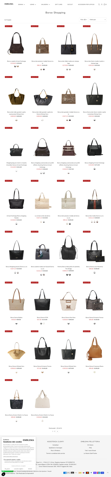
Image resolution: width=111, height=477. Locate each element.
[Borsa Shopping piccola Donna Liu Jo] (16, 247)
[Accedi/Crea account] (101, 4)
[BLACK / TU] (67, 69)
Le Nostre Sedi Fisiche (90, 453)
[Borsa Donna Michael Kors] (16, 347)
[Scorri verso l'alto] (107, 472)
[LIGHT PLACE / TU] (41, 69)
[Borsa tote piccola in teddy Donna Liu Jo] (42, 42)
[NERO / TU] (44, 222)
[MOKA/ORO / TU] (70, 275)
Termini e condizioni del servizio (55, 453)
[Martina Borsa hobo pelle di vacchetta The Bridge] (69, 247)
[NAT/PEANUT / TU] (16, 372)
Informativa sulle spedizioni (40, 471)
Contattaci (56, 445)
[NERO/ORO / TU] (67, 275)
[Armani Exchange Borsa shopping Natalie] (16, 196)
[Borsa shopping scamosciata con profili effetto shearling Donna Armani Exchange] (42, 144)
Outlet (70, 4)
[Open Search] (99, 4)
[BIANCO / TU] (41, 222)
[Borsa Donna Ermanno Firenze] (95, 298)
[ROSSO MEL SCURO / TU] (44, 69)
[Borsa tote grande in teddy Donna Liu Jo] (69, 93)
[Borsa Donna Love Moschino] (95, 247)
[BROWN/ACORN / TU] (95, 69)
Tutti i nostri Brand (90, 450)
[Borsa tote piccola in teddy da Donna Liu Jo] (69, 196)
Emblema (12, 473)
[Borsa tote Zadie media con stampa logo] (69, 42)
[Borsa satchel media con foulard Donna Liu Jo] (42, 247)
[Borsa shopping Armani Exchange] (95, 144)
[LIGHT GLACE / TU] (67, 120)
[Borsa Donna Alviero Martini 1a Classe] (16, 396)
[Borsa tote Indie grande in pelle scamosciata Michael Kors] (16, 93)
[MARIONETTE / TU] (18, 66)
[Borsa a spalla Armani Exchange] (16, 42)
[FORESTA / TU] (97, 222)
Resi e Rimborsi (55, 450)
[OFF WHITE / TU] (95, 372)
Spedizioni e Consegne (55, 448)
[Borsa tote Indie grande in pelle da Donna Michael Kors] (42, 93)
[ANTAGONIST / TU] (15, 66)
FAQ (90, 448)
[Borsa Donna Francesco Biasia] (95, 347)
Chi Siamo (90, 445)
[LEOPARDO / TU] (95, 323)
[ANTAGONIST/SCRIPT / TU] (69, 173)
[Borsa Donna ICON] (42, 298)
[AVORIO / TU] (42, 421)
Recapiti (49, 471)
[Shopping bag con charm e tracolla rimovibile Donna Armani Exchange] (16, 144)
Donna (21, 4)
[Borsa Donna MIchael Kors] (69, 347)
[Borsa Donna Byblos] (16, 298)
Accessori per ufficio (86, 4)
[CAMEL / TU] (42, 372)
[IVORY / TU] (44, 323)
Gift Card (58, 4)
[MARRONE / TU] (95, 222)
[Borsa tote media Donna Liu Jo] (95, 196)
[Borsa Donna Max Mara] (69, 298)
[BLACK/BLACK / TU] (16, 323)
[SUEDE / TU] (44, 275)
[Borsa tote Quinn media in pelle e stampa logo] (95, 42)
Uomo (32, 4)
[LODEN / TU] (70, 69)
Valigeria (45, 4)
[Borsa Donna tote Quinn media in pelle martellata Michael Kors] (95, 93)
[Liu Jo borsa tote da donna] (42, 196)
